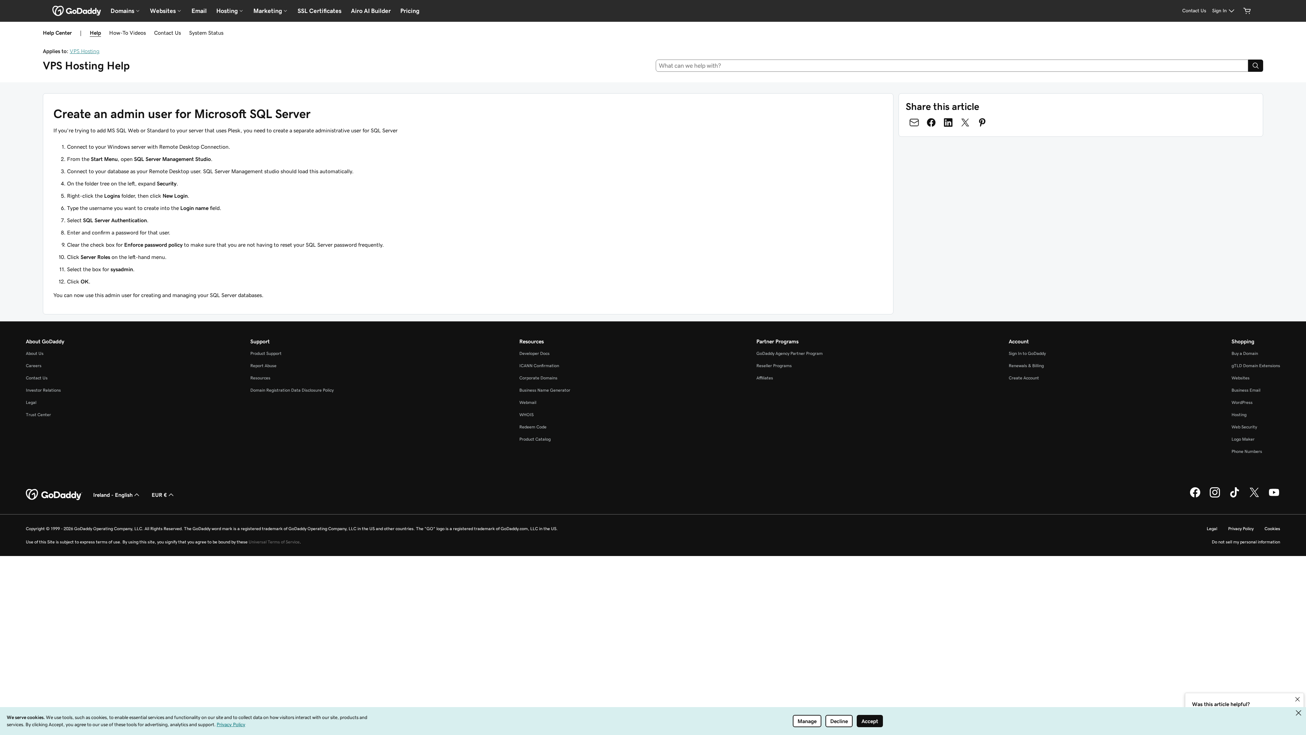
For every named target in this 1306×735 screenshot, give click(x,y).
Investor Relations (43, 390)
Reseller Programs (774, 365)
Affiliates (764, 378)
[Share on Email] (914, 122)
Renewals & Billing (1026, 365)
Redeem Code (533, 427)
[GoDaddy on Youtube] (1274, 496)
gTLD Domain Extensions (1256, 365)
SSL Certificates (319, 11)
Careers (33, 365)
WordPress (1242, 402)
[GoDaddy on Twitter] (1254, 496)
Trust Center (38, 414)
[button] (1297, 699)
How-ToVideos (127, 32)
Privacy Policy (1241, 528)
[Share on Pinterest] (982, 122)
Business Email (1246, 390)
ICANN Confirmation (539, 365)
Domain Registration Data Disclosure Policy (292, 390)
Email (199, 11)
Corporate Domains (538, 378)
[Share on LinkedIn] (948, 122)
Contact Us (167, 32)
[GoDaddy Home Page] (54, 495)
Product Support (266, 353)
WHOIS (526, 414)
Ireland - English (113, 494)
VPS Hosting (85, 51)
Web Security (1244, 427)
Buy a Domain (1245, 353)
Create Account (1024, 378)
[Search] (1255, 66)
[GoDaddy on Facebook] (1195, 496)
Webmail (527, 402)
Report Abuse (263, 365)
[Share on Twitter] (965, 122)
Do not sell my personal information (1246, 542)
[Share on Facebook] (931, 122)
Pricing (409, 11)
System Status (206, 32)
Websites (1241, 378)
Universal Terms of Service (274, 542)
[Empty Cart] (1247, 11)
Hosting (1239, 414)
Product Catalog (535, 439)
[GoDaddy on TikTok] (1234, 496)
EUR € (159, 494)
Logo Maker (1243, 439)
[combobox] (952, 66)
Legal (31, 402)
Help (95, 32)
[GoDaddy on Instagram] (1215, 496)
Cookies (1272, 528)
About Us (35, 353)
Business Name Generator (544, 390)
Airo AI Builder (371, 11)
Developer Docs (534, 353)
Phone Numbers (1247, 451)
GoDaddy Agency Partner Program (789, 353)
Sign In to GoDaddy (1027, 353)
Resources (260, 378)
